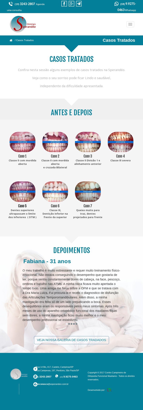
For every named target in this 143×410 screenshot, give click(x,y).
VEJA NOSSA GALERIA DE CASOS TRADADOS (71, 340)
